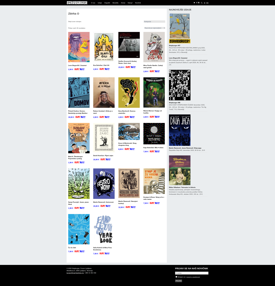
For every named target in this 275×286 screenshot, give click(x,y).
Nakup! (130, 3)
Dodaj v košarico (81, 69)
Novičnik (138, 3)
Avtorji (123, 3)
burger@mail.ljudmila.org (75, 273)
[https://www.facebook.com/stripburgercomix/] (196, 3)
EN (207, 3)
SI (204, 3)
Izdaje (100, 3)
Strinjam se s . (188, 277)
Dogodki (107, 3)
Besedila (115, 3)
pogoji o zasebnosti (193, 277)
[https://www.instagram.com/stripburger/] (198, 3)
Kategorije (147, 21)
